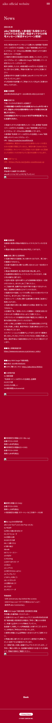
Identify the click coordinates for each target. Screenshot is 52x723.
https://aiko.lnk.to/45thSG (32, 366)
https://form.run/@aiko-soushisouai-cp (26, 162)
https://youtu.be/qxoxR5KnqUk (20, 140)
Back (26, 697)
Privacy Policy (26, 714)
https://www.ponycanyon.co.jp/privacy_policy (22, 351)
